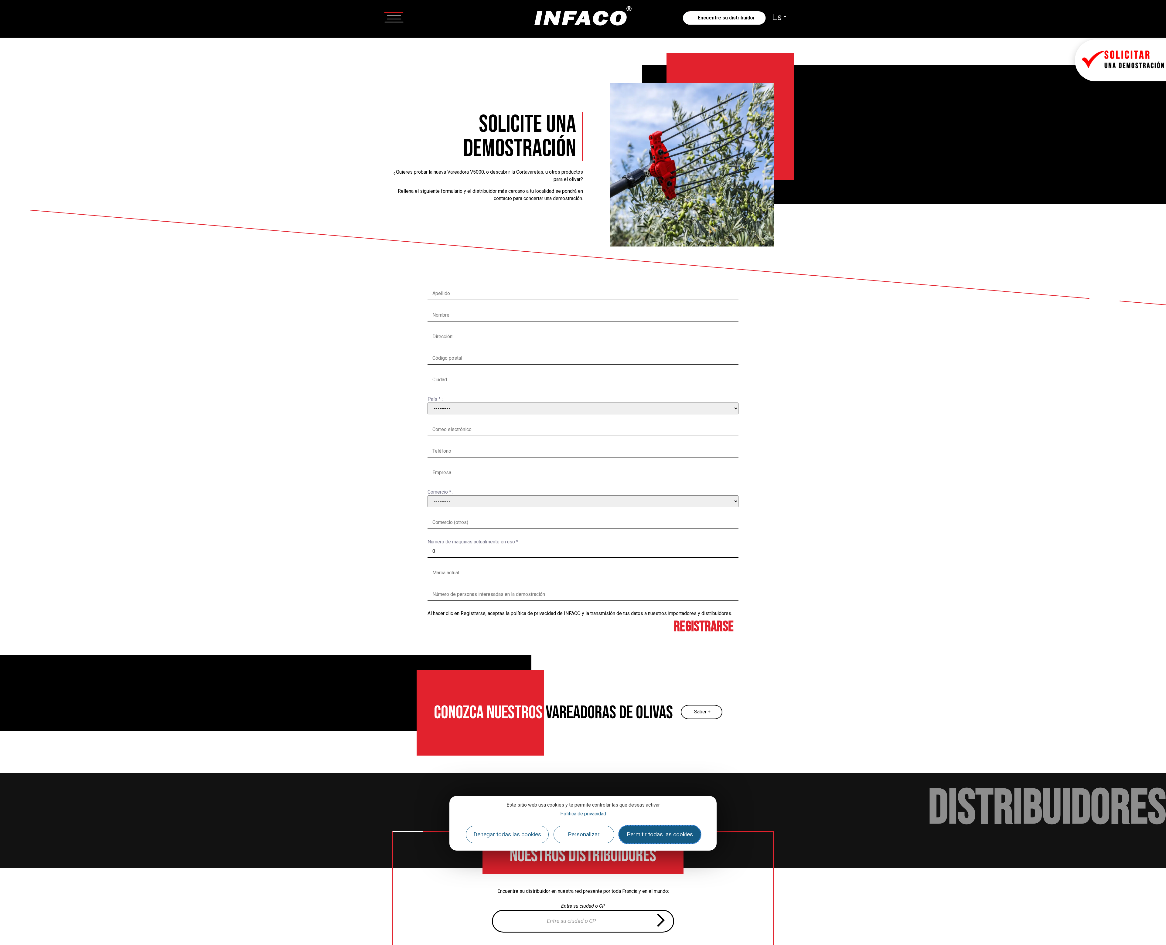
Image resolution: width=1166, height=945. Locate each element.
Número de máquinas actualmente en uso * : (474, 541)
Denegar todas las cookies (507, 834)
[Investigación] (660, 921)
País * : (435, 399)
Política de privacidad (583, 814)
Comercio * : (440, 492)
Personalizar (584, 834)
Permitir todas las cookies (660, 834)
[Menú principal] (394, 16)
